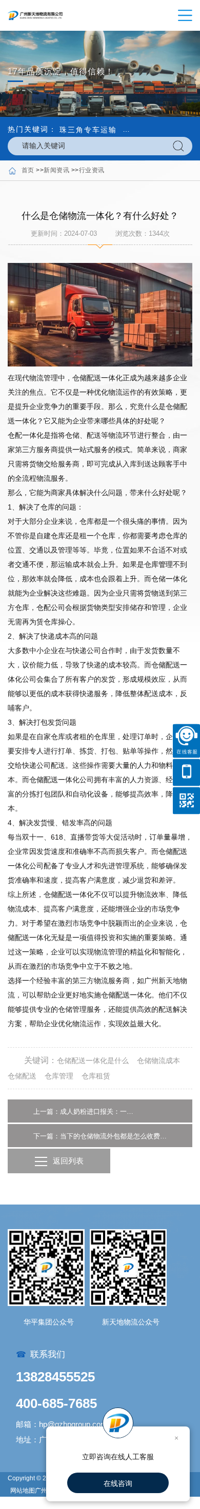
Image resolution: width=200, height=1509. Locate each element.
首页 (28, 170)
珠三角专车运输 (88, 130)
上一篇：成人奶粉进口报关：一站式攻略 (84, 1111)
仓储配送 (86, 378)
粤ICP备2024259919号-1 (45, 1502)
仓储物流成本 (158, 1060)
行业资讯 (92, 170)
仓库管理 (158, 564)
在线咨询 (118, 1483)
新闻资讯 (56, 170)
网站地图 (22, 1490)
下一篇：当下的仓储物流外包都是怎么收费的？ (100, 1136)
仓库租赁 (96, 1076)
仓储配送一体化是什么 (93, 1060)
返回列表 (68, 1160)
